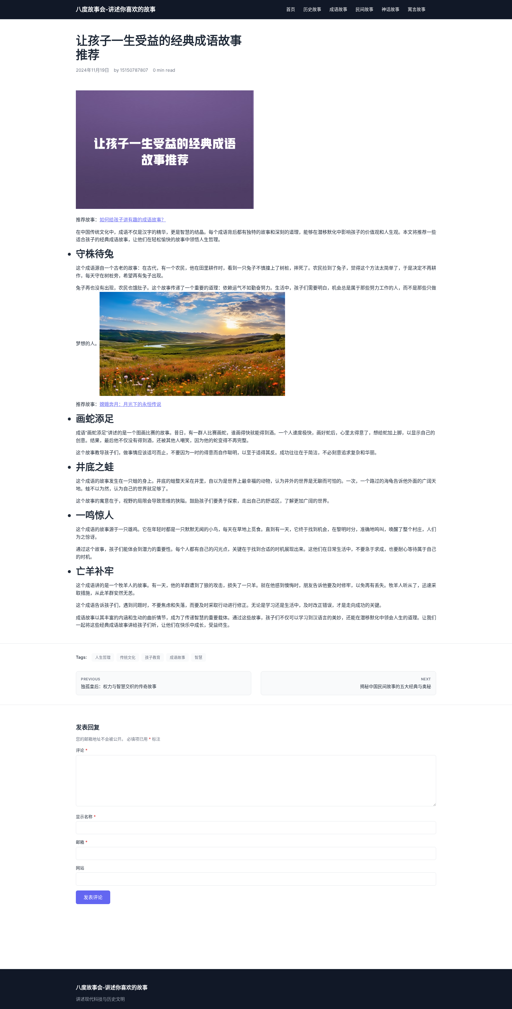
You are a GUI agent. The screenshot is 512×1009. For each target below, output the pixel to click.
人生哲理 (103, 657)
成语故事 (338, 9)
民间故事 (364, 9)
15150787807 (134, 70)
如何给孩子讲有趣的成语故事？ (133, 220)
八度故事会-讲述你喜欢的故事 (116, 9)
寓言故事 (416, 9)
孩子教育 (152, 657)
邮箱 (81, 842)
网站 (80, 867)
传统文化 (127, 657)
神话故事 (390, 9)
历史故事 (312, 9)
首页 (290, 9)
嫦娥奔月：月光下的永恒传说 (130, 404)
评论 (81, 750)
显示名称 (86, 816)
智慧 (198, 657)
